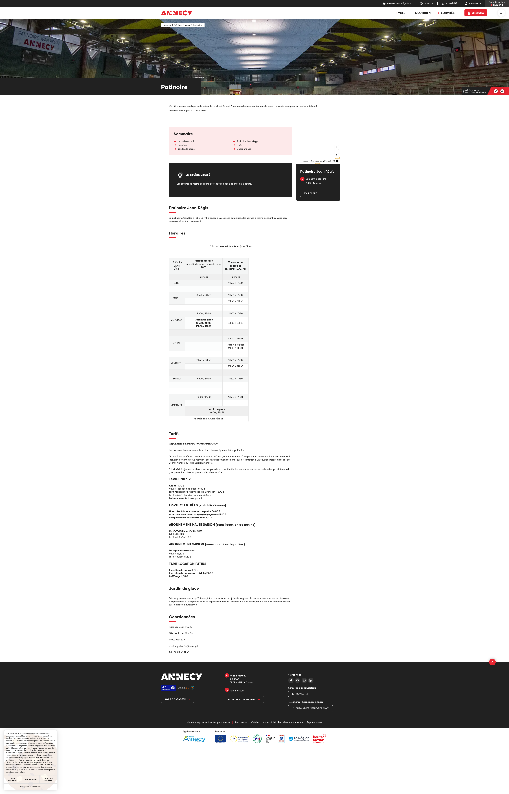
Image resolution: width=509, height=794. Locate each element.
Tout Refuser (30, 779)
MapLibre (306, 161)
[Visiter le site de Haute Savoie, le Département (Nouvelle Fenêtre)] (319, 739)
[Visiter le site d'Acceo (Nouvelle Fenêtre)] (183, 687)
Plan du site (240, 722)
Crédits (255, 722)
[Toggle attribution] (337, 161)
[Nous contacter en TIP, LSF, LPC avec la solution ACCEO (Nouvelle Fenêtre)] (192, 687)
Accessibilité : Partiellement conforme (283, 722)
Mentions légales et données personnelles (208, 722)
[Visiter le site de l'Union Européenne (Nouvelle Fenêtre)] (220, 739)
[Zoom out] (337, 151)
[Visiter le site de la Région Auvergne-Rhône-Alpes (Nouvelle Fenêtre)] (299, 739)
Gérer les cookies (48, 779)
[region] (318, 145)
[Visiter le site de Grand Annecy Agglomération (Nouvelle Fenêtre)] (194, 739)
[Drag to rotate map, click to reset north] (337, 155)
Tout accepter (12, 779)
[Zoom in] (337, 147)
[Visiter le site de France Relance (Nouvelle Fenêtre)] (257, 739)
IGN (333, 161)
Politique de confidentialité (30, 786)
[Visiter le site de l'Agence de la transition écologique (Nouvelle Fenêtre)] (275, 739)
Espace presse (314, 722)
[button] (502, 91)
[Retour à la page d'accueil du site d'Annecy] (181, 676)
